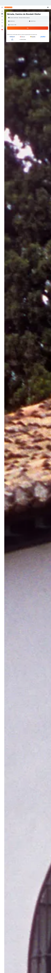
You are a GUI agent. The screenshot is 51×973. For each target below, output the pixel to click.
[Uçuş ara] (2, 11)
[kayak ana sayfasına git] (8, 7)
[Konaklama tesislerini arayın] (2, 14)
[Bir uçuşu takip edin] (2, 22)
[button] (2, 7)
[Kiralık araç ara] (2, 16)
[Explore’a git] (2, 20)
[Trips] (2, 26)
